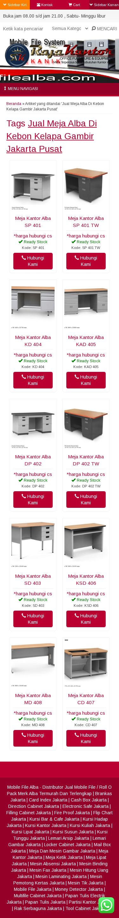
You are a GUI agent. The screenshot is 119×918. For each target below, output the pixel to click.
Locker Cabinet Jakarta (67, 844)
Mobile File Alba (22, 787)
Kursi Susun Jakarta (73, 831)
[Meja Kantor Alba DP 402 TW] (86, 446)
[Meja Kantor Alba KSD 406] (86, 566)
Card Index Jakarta (48, 799)
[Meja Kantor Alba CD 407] (86, 685)
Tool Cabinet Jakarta (86, 908)
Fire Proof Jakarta (72, 812)
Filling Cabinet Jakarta (28, 812)
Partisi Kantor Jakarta (90, 902)
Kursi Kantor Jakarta (45, 825)
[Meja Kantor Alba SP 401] (33, 208)
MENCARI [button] (106, 28)
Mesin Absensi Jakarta (53, 863)
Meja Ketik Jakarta (64, 857)
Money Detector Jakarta (79, 889)
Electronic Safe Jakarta (86, 806)
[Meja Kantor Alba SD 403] (33, 566)
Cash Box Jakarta (89, 799)
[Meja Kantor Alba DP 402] (33, 446)
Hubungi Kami (35, 261)
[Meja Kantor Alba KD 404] (33, 327)
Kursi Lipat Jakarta (30, 831)
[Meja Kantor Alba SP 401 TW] (86, 208)
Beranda (13, 104)
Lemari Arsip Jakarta (68, 838)
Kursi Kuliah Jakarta (90, 825)
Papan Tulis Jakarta (45, 902)
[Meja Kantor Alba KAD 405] (86, 327)
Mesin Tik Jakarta (85, 882)
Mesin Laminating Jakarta (61, 876)
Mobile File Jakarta (32, 889)
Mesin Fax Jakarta (48, 870)
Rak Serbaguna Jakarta (38, 908)
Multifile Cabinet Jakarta (38, 895)
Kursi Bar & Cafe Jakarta (54, 819)
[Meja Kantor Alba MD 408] (33, 685)
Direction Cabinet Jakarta (33, 806)
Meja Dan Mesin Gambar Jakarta (62, 851)
